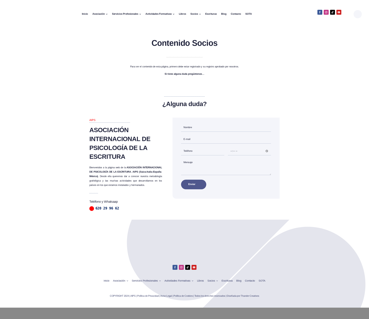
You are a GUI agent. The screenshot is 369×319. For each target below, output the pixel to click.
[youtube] (338, 12)
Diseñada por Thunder (238, 296)
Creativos (254, 296)
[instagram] (326, 12)
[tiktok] (332, 12)
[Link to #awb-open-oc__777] (358, 14)
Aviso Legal (166, 296)
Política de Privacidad (148, 296)
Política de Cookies (183, 296)
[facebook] (319, 12)
